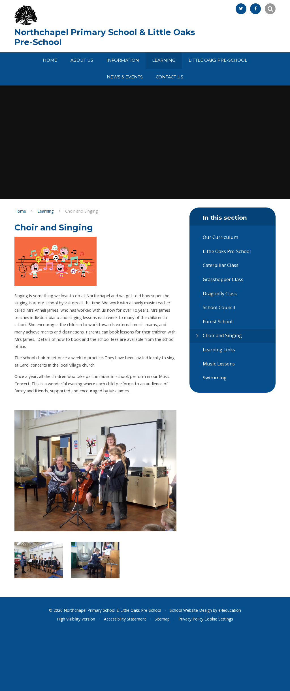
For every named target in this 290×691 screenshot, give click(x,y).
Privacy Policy (190, 619)
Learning (45, 211)
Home (20, 211)
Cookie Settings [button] (218, 619)
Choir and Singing (81, 211)
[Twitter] (241, 8)
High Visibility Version (76, 619)
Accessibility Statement (125, 619)
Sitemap (162, 619)
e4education (229, 610)
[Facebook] (255, 8)
